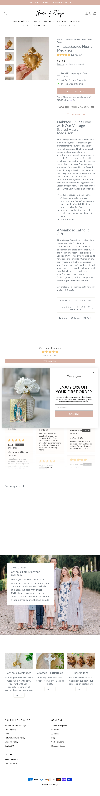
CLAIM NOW (74, 414)
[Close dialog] (93, 372)
